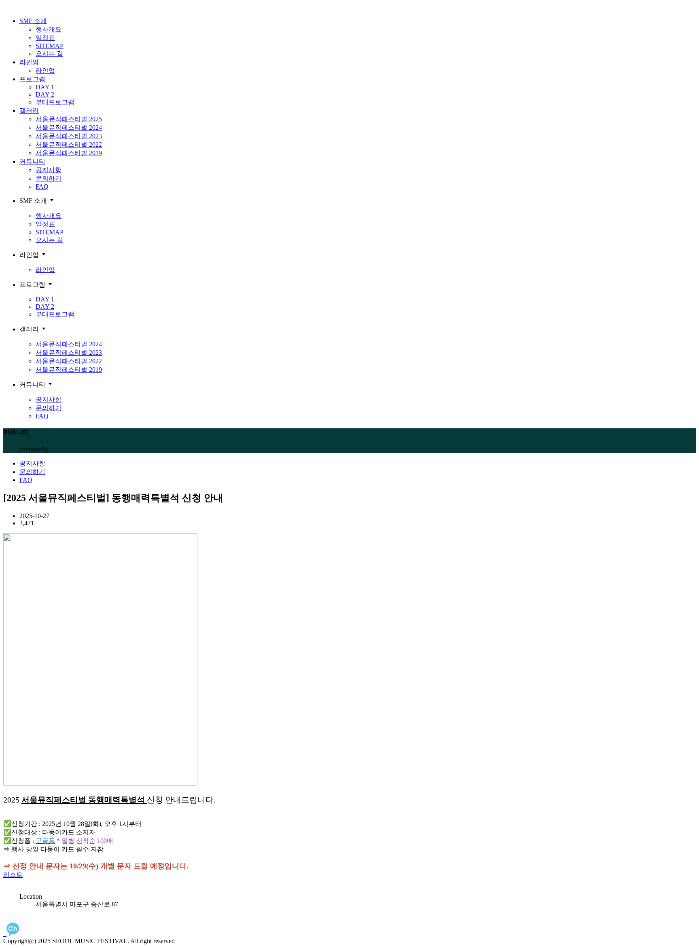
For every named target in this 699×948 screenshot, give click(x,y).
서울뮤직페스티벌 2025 (69, 119)
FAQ (42, 186)
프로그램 (32, 79)
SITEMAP (50, 45)
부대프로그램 (55, 102)
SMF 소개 (33, 20)
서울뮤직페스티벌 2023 (69, 136)
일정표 (45, 37)
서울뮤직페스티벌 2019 (69, 153)
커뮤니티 (32, 161)
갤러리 (29, 110)
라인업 (29, 62)
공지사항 (48, 169)
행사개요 (48, 29)
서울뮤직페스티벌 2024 (69, 127)
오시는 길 (49, 53)
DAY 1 (45, 87)
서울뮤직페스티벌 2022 (69, 144)
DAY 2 (45, 94)
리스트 (13, 874)
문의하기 (48, 178)
